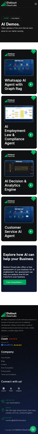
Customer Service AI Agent (13, 231)
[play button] (30, 84)
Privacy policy (6, 371)
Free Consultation (13, 282)
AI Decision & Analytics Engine (15, 185)
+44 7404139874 (13, 403)
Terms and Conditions (8, 374)
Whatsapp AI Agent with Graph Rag (15, 84)
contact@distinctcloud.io (16, 420)
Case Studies (5, 358)
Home (6, 18)
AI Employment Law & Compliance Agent (15, 134)
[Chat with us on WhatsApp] (33, 429)
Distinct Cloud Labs (23, 430)
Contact (4, 364)
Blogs (3, 361)
